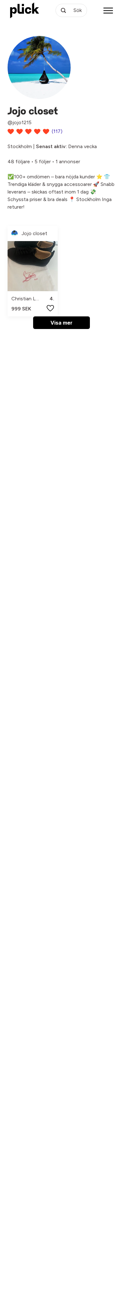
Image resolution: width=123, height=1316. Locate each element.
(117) (57, 131)
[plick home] (24, 10)
